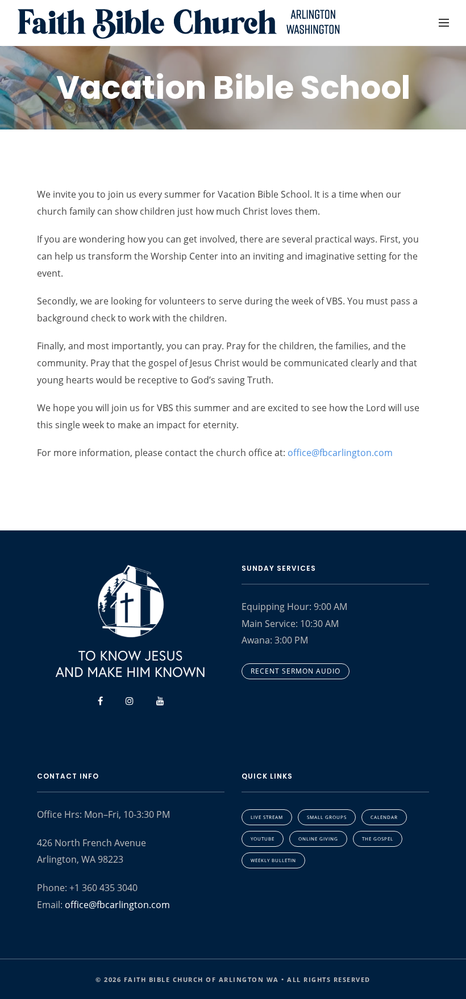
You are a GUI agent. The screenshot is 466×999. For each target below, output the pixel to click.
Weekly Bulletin (273, 860)
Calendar (384, 817)
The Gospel (377, 838)
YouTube (262, 838)
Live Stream (267, 817)
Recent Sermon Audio (295, 671)
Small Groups (327, 817)
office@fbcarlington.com (340, 452)
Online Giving (318, 838)
